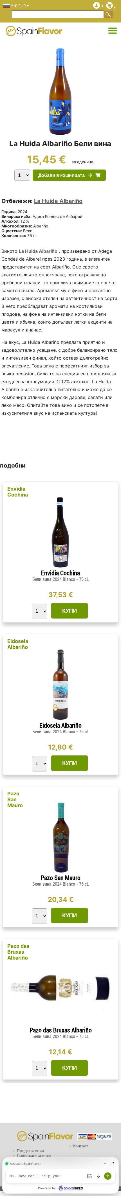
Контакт (80, 1145)
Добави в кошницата (63, 175)
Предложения (30, 1150)
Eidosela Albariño (17, 644)
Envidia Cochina (17, 492)
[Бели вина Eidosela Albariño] (60, 719)
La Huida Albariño (58, 201)
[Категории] (112, 31)
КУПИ (69, 611)
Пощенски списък (34, 1155)
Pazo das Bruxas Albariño (18, 952)
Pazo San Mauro (15, 799)
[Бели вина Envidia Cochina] (60, 567)
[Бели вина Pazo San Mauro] (60, 872)
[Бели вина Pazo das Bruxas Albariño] (60, 1024)
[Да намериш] (108, 14)
